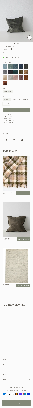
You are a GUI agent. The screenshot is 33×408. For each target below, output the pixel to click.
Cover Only (16, 99)
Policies (5, 374)
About (4, 359)
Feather (25, 99)
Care (4, 369)
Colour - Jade (7, 62)
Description (6, 128)
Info (4, 364)
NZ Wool (6, 104)
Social (4, 379)
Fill (3, 96)
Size (4, 88)
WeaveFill (7, 99)
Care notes (6, 133)
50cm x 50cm (8, 91)
